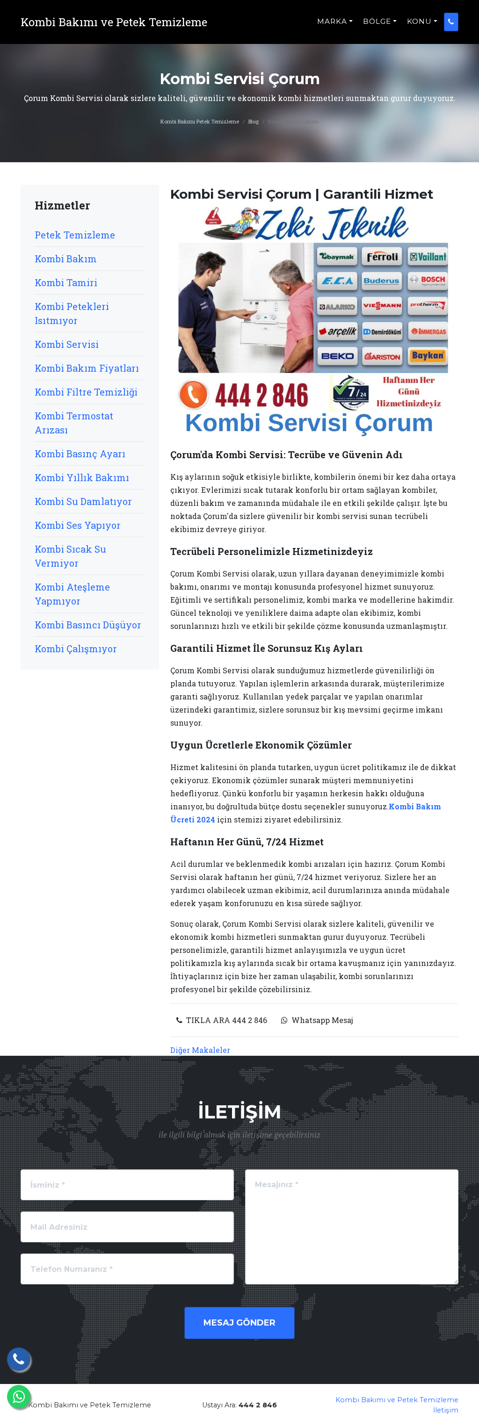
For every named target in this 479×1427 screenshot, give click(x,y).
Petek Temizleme (75, 235)
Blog (253, 121)
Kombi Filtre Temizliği (86, 392)
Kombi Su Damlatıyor (83, 501)
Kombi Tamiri (66, 282)
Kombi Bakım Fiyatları (87, 368)
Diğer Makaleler (200, 1050)
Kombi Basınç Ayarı (80, 453)
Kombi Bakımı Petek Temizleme (199, 121)
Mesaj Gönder (239, 1323)
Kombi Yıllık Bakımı (82, 477)
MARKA (332, 21)
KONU (419, 21)
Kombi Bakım (66, 258)
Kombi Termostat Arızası (74, 423)
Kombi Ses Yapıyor (78, 525)
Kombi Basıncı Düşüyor (88, 625)
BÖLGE (377, 21)
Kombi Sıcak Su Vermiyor (70, 556)
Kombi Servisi (67, 344)
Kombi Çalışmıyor (76, 648)
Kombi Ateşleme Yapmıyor (72, 594)
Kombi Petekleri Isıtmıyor (72, 313)
